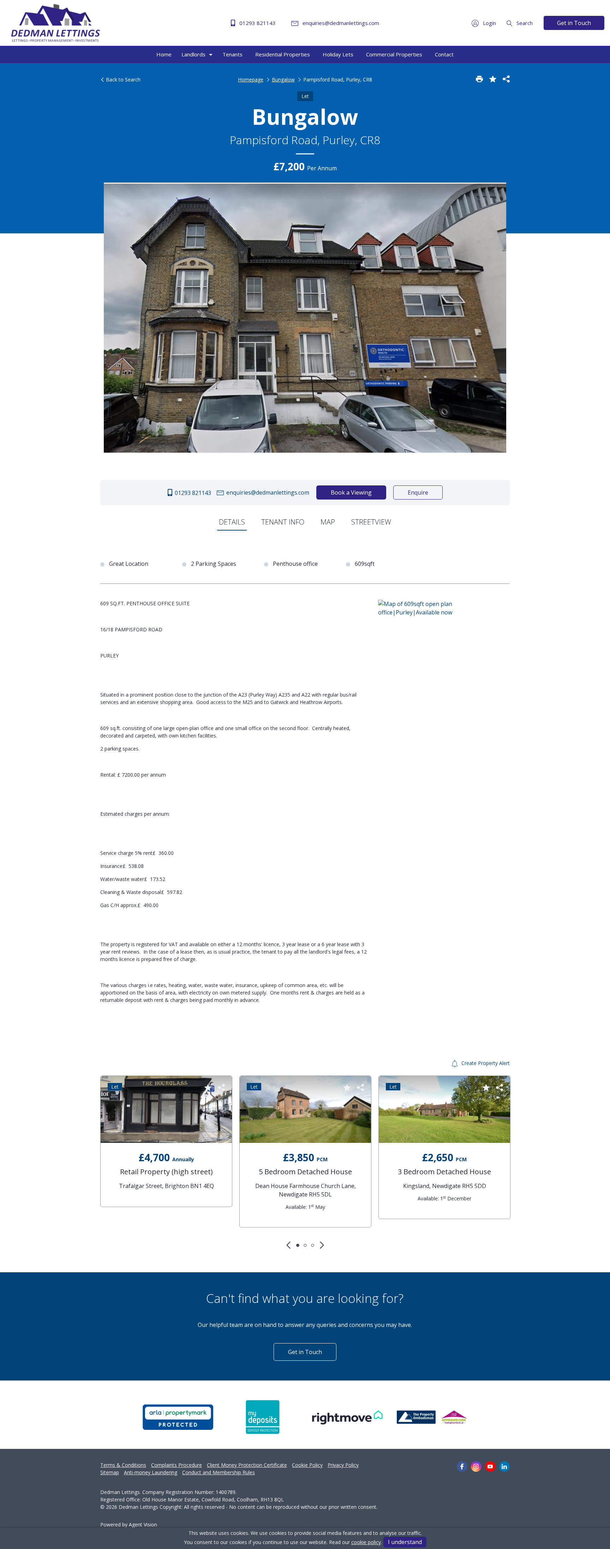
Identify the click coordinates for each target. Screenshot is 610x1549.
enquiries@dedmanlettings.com (340, 22)
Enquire (418, 492)
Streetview (371, 522)
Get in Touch (574, 23)
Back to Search (122, 79)
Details (232, 522)
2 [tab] (305, 1245)
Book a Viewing (351, 492)
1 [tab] (297, 1245)
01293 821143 (257, 22)
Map (328, 522)
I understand (405, 1542)
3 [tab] (312, 1245)
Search (524, 22)
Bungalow (283, 79)
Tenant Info (282, 522)
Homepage (250, 79)
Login (489, 22)
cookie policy (366, 1542)
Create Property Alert (485, 1063)
